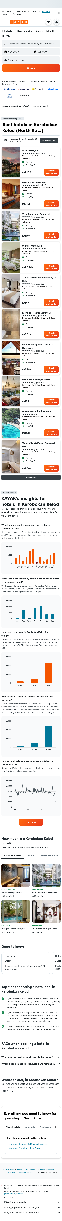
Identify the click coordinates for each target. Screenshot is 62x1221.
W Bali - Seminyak (32, 245)
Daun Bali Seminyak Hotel (36, 379)
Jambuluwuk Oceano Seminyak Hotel (39, 279)
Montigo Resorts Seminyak (36, 312)
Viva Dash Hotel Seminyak (36, 214)
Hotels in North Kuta (26, 1172)
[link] (31, 822)
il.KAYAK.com (8, 1169)
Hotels (19, 1169)
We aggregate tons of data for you (21, 1207)
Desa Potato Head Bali (34, 182)
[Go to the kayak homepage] (19, 22)
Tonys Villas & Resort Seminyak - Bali (39, 445)
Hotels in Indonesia (47, 1169)
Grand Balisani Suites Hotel (36, 411)
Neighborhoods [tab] (47, 1127)
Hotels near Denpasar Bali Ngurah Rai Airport (28, 1144)
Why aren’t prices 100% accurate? (21, 1212)
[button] (59, 13)
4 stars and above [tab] (12, 855)
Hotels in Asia (31, 1169)
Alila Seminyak (30, 150)
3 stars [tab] (31, 855)
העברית (46, 11)
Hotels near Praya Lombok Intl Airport (24, 1148)
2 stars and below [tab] (49, 855)
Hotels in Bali (10, 1172)
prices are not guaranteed (14, 1194)
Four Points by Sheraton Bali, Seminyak (37, 346)
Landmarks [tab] (29, 1127)
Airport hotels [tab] (13, 1127)
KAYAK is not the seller (15, 1202)
